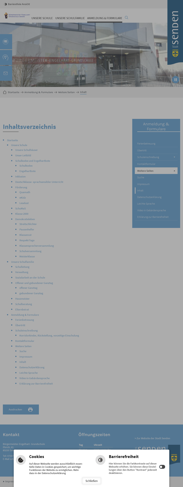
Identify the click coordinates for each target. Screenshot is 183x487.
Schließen (91, 481)
